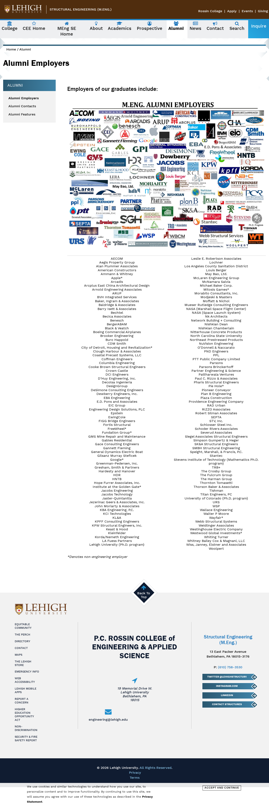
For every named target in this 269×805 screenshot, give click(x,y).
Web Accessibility (25, 680)
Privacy (135, 773)
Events (247, 11)
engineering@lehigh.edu (108, 720)
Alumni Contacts (22, 106)
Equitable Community (23, 626)
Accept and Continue (221, 787)
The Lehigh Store (23, 663)
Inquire (258, 26)
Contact (21, 648)
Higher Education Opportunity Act (24, 715)
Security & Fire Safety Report (26, 738)
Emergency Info (27, 671)
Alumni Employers (23, 98)
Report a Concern (21, 700)
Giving (263, 11)
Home (11, 49)
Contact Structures (227, 704)
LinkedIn (227, 695)
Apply (232, 11)
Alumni (25, 49)
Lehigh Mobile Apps (25, 690)
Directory (22, 641)
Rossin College (210, 11)
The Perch (22, 634)
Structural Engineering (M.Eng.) (81, 9)
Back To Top (143, 595)
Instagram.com (227, 686)
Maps (18, 654)
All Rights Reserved (155, 768)
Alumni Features (21, 114)
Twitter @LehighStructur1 (227, 676)
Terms (135, 778)
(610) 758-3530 (230, 667)
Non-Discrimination (26, 728)
